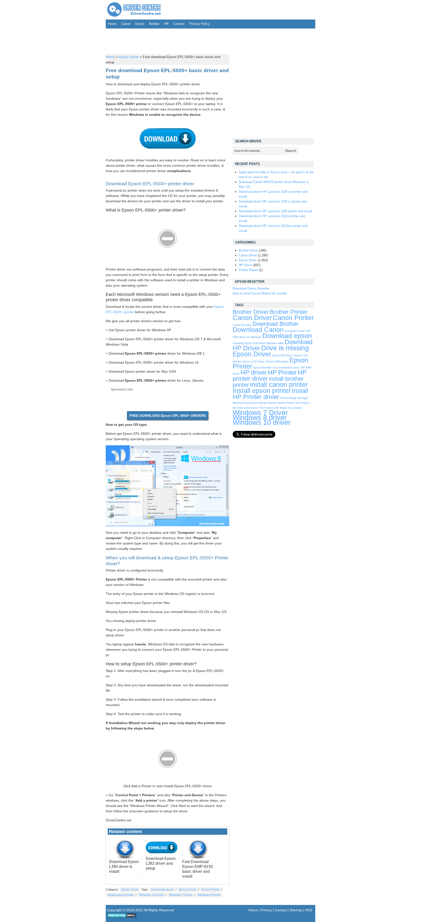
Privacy (266, 910)
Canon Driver (248, 255)
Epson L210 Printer (253, 361)
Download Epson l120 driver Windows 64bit (258, 343)
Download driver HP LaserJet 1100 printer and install (275, 211)
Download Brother (275, 324)
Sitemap (296, 910)
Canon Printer (293, 317)
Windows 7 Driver (180, 895)
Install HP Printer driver (270, 393)
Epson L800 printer (277, 361)
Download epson (162, 889)
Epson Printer (211, 889)
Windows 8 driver (209, 895)
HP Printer (282, 372)
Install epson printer (121, 895)
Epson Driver (129, 57)
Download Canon (258, 329)
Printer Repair (248, 270)
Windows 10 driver (151, 895)
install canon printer (279, 384)
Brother (154, 24)
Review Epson (267, 402)
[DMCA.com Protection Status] (122, 916)
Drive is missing (285, 348)
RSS (308, 910)
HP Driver (245, 265)
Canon (125, 24)
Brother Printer (288, 312)
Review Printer (285, 402)
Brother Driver (248, 250)
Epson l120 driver (282, 355)
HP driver (253, 372)
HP (166, 24)
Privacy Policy (199, 24)
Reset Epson (250, 402)
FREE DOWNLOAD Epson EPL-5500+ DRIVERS (167, 415)
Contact (178, 24)
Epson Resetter (262, 367)
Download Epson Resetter (251, 288)
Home (112, 24)
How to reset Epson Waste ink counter (260, 293)
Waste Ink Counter (291, 407)
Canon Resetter (242, 324)
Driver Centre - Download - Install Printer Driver (134, 9)
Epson (139, 24)
